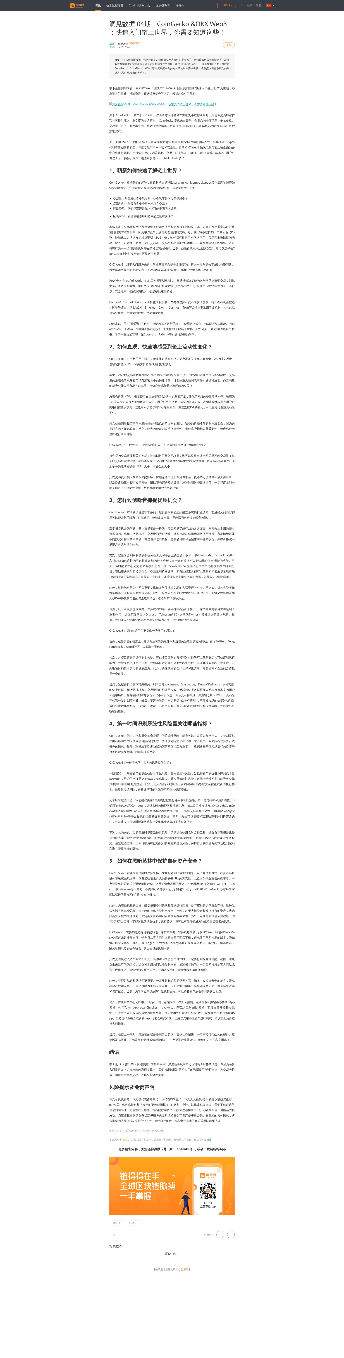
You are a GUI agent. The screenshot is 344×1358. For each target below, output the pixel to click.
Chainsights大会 (139, 5)
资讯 (98, 5)
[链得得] (77, 8)
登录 (249, 5)
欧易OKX (123, 43)
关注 (228, 45)
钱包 (115, 1223)
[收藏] (120, 1234)
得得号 (179, 5)
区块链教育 (163, 5)
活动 (131, 1223)
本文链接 (207, 1139)
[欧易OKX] (112, 45)
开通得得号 (226, 5)
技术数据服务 (114, 5)
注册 (258, 5)
